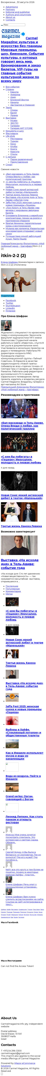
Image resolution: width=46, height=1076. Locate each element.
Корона (21, 914)
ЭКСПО (14, 123)
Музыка (3, 914)
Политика (23, 912)
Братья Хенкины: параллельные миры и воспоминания (23, 224)
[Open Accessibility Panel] (2, 1074)
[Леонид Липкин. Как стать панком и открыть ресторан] (12, 811)
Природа (9, 912)
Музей (8, 914)
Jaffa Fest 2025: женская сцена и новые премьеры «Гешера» (23, 203)
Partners (10, 9)
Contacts (10, 20)
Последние (12, 586)
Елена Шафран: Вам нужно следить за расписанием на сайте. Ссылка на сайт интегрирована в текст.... (25, 900)
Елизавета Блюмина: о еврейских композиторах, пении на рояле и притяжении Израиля (24, 218)
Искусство (33, 914)
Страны (10, 89)
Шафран (3, 909)
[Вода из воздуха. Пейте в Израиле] (12, 770)
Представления (19, 162)
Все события (12, 87)
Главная (5, 243)
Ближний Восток (19, 100)
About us (10, 17)
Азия (13, 97)
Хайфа (9, 909)
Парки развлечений (21, 159)
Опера (14, 110)
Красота (14, 151)
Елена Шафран (9, 262)
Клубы (13, 146)
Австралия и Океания (22, 105)
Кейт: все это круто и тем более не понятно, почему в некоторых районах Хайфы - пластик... (24, 872)
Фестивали (12, 133)
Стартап (3, 912)
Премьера (16, 912)
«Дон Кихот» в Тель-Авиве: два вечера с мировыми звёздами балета (22, 210)
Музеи (13, 120)
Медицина (14, 914)
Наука (40, 912)
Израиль (40, 914)
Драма (14, 115)
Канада (14, 102)
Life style (10, 136)
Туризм (14, 141)
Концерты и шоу (15, 131)
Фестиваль (14, 909)
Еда (12, 917)
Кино (13, 144)
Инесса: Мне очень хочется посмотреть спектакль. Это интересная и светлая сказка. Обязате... (22, 838)
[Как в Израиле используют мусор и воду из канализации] (12, 747)
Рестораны (16, 138)
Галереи (15, 125)
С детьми (11, 157)
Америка (15, 94)
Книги (13, 149)
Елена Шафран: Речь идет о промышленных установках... (21, 885)
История (26, 914)
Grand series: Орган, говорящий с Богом (19, 798)
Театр (9, 107)
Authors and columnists (18, 14)
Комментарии (13, 591)
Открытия (30, 912)
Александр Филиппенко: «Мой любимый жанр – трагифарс (22, 244)
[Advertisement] (23, 990)
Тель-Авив (36, 909)
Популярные (13, 588)
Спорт (9, 164)
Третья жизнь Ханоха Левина (22, 195)
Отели (13, 154)
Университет (23, 909)
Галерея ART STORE (21, 128)
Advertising (12, 7)
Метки (9, 594)
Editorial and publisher (18, 12)
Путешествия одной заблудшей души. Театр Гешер (23, 237)
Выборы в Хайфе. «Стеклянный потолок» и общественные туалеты (23, 732)
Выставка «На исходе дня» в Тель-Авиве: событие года (24, 198)
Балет (13, 112)
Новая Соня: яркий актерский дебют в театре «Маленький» (22, 191)
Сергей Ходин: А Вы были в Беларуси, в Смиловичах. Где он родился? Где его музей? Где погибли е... (23, 856)
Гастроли (21, 917)
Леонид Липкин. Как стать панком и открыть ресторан (24, 819)
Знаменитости (5, 917)
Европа (14, 92)
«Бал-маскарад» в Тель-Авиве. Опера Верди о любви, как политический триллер (22, 177)
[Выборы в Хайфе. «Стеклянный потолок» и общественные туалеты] (12, 724)
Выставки (11, 118)
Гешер (16, 917)
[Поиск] (2, 25)
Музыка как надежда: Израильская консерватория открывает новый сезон (25, 231)
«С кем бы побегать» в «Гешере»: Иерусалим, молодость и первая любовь (24, 184)
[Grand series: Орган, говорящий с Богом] (12, 791)
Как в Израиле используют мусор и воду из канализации (24, 755)
